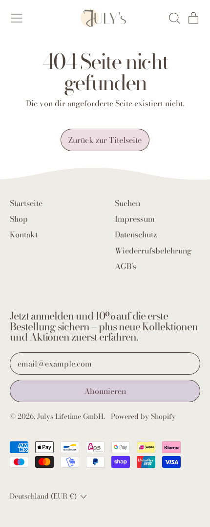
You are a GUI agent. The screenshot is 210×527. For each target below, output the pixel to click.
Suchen (127, 203)
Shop (19, 219)
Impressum (135, 219)
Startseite (26, 203)
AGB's (125, 266)
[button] (174, 18)
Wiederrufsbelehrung (153, 250)
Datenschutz (136, 234)
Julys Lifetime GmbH (70, 416)
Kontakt (24, 234)
